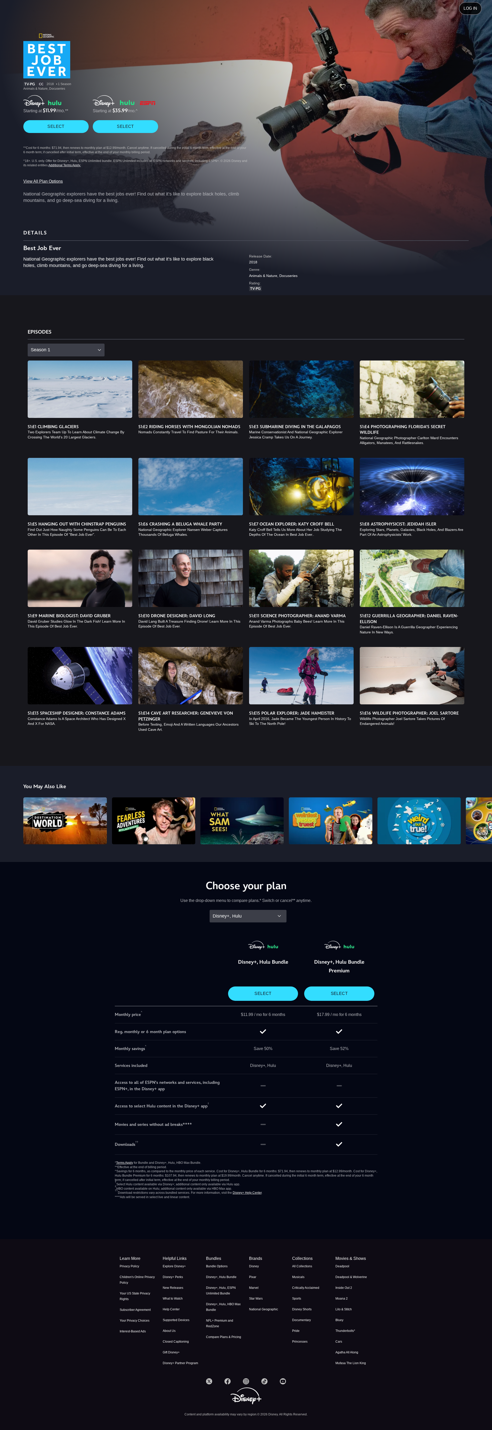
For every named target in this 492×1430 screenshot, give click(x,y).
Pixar (252, 1277)
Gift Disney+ (171, 1352)
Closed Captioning (176, 1341)
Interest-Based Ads (133, 1331)
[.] (209, 1381)
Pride (296, 1331)
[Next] (482, 820)
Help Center (171, 1309)
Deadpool (342, 1266)
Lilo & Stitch (343, 1309)
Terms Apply (124, 1163)
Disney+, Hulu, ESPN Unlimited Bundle (221, 1290)
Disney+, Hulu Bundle (221, 1277)
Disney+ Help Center (247, 1193)
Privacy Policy (129, 1266)
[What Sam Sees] (242, 820)
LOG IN (470, 8)
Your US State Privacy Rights (135, 1296)
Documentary (301, 1320)
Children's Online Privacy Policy (137, 1279)
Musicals (298, 1277)
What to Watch (173, 1298)
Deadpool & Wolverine (351, 1277)
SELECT (55, 126)
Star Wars (256, 1298)
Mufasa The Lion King (350, 1363)
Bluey (339, 1320)
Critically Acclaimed (305, 1288)
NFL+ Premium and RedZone (219, 1323)
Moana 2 (341, 1298)
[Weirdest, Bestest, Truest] (330, 820)
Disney (254, 1266)
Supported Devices (176, 1320)
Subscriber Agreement (135, 1310)
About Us (169, 1331)
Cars (338, 1341)
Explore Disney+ (174, 1266)
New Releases (173, 1288)
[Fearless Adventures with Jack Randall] (153, 820)
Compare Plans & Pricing (223, 1337)
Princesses (300, 1341)
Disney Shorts (302, 1309)
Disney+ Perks (173, 1277)
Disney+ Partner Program (180, 1363)
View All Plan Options (43, 181)
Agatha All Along (346, 1352)
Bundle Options (217, 1266)
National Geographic (263, 1309)
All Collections (302, 1266)
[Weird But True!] (419, 820)
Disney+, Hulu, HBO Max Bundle (223, 1307)
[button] (181, 1258)
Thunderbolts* (345, 1331)
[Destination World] (65, 820)
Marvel (254, 1288)
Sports (296, 1298)
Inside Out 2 (343, 1288)
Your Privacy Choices (134, 1320)
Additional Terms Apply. (64, 165)
